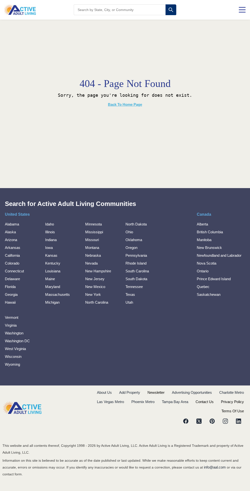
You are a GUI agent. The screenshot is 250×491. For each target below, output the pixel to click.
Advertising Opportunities (192, 392)
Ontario (202, 271)
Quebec (203, 287)
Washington (14, 333)
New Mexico (95, 287)
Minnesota (93, 224)
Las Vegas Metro (110, 402)
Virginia (11, 325)
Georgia (11, 294)
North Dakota (136, 224)
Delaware (12, 279)
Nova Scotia (206, 263)
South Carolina (137, 271)
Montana (92, 248)
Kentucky (52, 263)
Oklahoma (133, 240)
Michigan (52, 302)
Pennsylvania (136, 255)
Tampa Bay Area (175, 402)
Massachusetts (57, 294)
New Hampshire (98, 271)
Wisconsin (13, 356)
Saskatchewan (208, 294)
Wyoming (12, 364)
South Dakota (136, 279)
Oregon (131, 248)
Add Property (129, 392)
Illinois (50, 232)
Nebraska (93, 255)
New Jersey (94, 279)
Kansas (51, 255)
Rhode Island (135, 263)
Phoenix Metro (143, 402)
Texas (130, 294)
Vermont (11, 317)
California (12, 255)
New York (93, 294)
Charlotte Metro (231, 392)
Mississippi (94, 232)
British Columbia (210, 232)
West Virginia (15, 349)
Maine (50, 279)
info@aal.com (215, 467)
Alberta (202, 224)
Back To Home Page (125, 104)
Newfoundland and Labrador (219, 255)
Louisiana (52, 271)
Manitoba (204, 240)
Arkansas (12, 248)
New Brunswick (209, 248)
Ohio (129, 232)
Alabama (12, 224)
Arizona (11, 240)
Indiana (51, 240)
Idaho (49, 224)
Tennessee (134, 287)
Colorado (12, 263)
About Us (104, 392)
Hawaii (10, 302)
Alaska (10, 232)
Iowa (49, 248)
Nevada (91, 263)
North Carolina (96, 302)
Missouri (92, 240)
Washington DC (17, 341)
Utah (129, 302)
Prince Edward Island (214, 279)
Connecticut (14, 271)
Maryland (52, 287)
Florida (10, 287)
